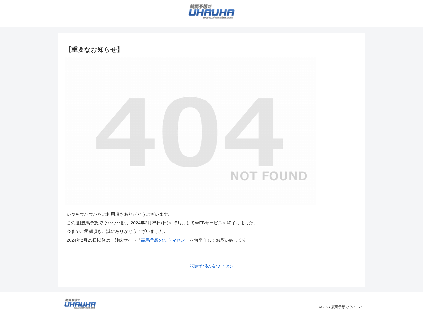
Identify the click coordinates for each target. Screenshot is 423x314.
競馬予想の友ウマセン (163, 240)
